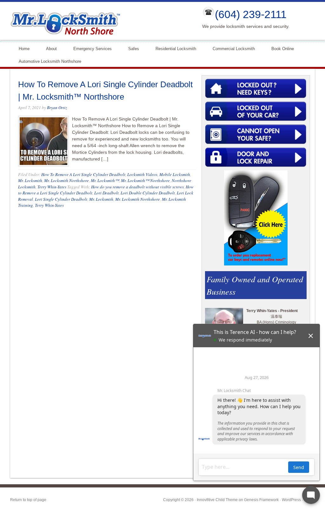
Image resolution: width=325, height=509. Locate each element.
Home (21, 48)
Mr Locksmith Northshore (101, 21)
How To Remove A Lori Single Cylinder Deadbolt (83, 174)
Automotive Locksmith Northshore (47, 61)
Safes (131, 48)
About (49, 48)
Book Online (282, 48)
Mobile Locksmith (174, 174)
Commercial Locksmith (231, 48)
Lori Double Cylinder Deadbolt (148, 193)
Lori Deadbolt (106, 193)
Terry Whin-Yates (51, 187)
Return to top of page (28, 500)
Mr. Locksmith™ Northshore (145, 180)
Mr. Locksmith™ (105, 180)
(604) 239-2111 (251, 14)
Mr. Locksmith (30, 180)
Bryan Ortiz (57, 107)
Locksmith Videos (142, 174)
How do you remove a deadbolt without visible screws (137, 187)
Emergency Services (90, 48)
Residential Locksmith (173, 48)
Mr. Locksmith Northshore (66, 180)
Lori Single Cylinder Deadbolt (61, 199)
